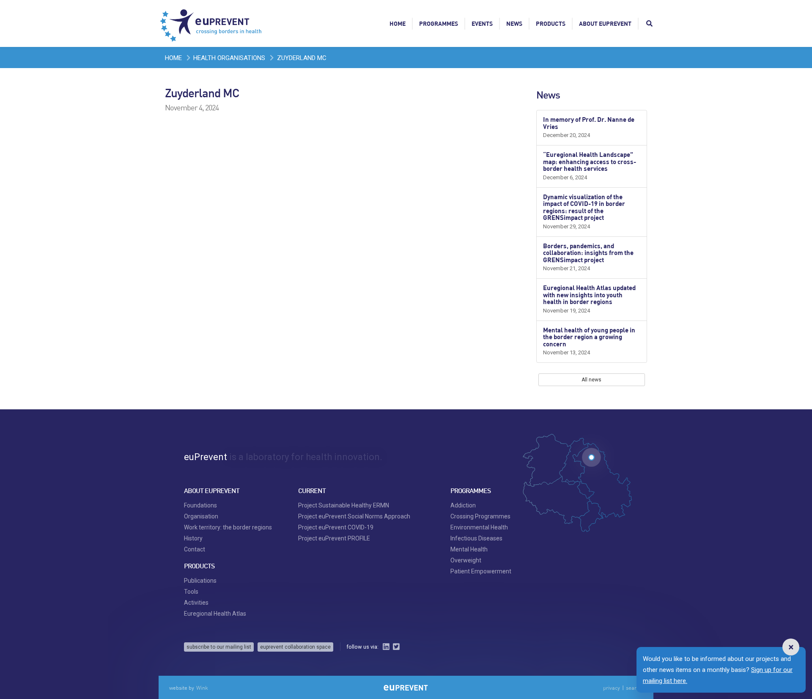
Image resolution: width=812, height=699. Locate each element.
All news (591, 380)
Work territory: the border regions (228, 527)
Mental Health (469, 549)
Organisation (201, 516)
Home (398, 23)
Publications (200, 580)
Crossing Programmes (480, 516)
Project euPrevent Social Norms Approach (354, 516)
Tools (191, 591)
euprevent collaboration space (295, 647)
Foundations (200, 505)
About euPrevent (605, 23)
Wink (202, 687)
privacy (611, 687)
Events (482, 23)
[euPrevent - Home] (211, 23)
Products (550, 23)
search (634, 687)
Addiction (463, 505)
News (514, 23)
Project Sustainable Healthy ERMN (343, 505)
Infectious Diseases (476, 538)
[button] (790, 647)
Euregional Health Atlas (215, 613)
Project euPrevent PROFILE (334, 538)
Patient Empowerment (480, 571)
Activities (196, 602)
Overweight (465, 560)
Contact (194, 549)
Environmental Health (479, 527)
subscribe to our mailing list (219, 647)
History (193, 538)
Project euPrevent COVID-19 (335, 527)
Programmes (438, 23)
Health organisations (229, 58)
